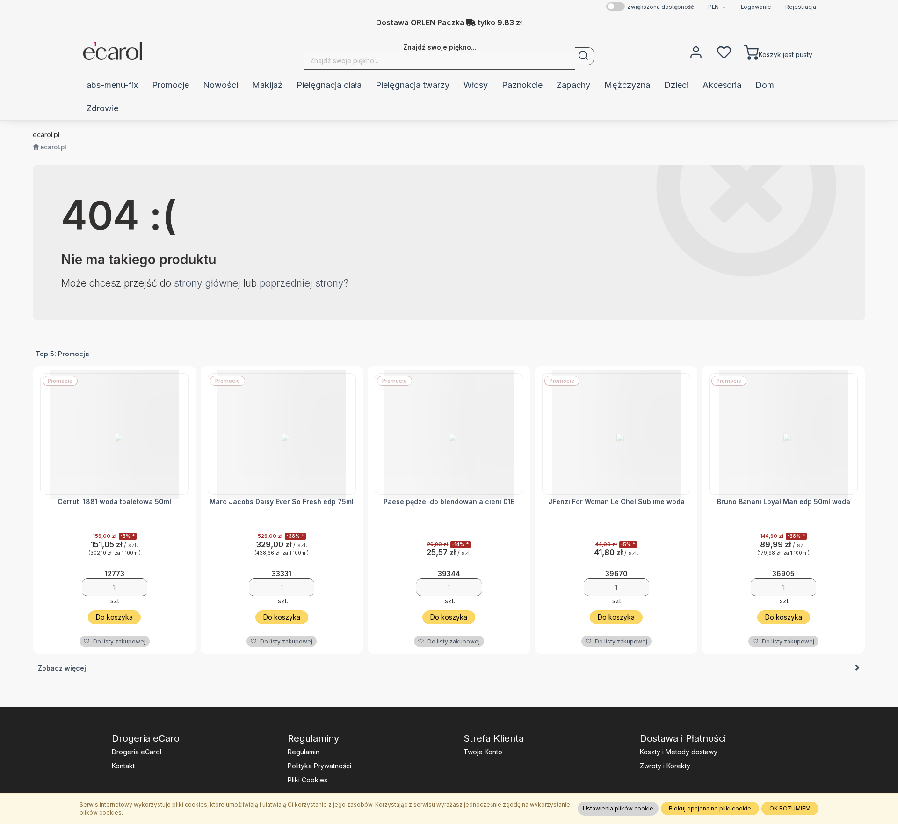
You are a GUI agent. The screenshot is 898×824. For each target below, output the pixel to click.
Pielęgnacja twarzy (412, 85)
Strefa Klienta (493, 738)
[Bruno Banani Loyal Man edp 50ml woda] (783, 434)
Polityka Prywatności (319, 766)
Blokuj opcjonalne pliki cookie (710, 808)
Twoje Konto (482, 752)
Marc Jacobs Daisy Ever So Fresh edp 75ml (282, 502)
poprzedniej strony (302, 283)
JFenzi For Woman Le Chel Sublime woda (616, 502)
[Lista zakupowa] (724, 51)
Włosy (475, 85)
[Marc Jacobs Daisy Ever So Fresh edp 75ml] (282, 434)
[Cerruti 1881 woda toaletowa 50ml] (114, 434)
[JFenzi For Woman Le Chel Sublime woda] (616, 434)
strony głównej (207, 283)
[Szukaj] (584, 56)
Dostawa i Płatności (683, 738)
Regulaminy (313, 738)
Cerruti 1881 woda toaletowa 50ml (114, 502)
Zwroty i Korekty (665, 766)
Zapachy (573, 85)
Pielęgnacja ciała (329, 85)
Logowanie (756, 7)
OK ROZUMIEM (790, 808)
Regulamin (303, 752)
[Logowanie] (696, 51)
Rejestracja (800, 7)
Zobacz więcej (62, 668)
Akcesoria (721, 85)
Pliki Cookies (307, 780)
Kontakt (123, 766)
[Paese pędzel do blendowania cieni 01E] (449, 434)
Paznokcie (522, 85)
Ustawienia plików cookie (618, 808)
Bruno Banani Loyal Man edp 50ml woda (783, 502)
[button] (717, 7)
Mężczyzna (627, 85)
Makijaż (267, 85)
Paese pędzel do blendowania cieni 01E (449, 502)
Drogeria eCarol (147, 738)
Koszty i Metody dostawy (678, 752)
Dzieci (676, 85)
